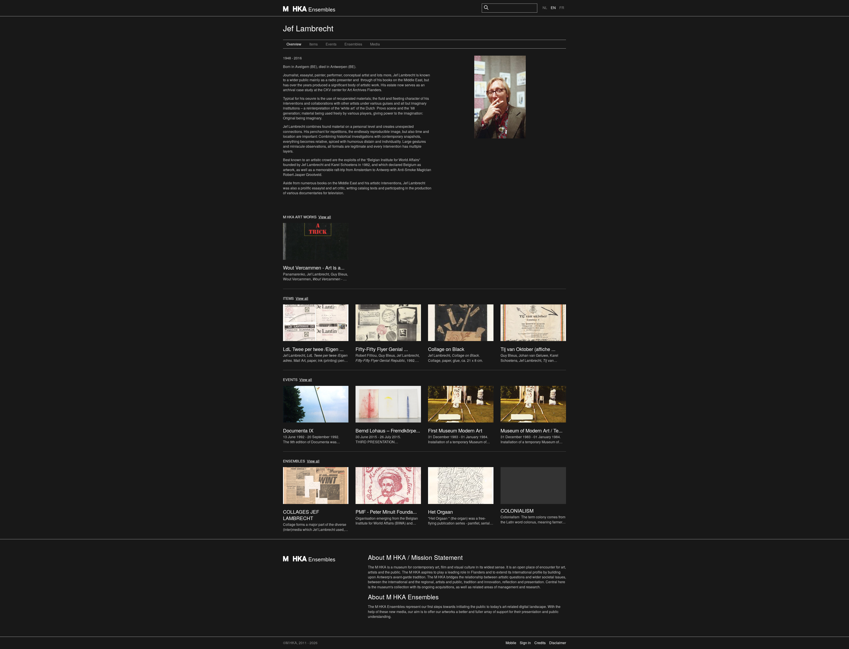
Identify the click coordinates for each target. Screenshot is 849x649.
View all (324, 217)
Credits (540, 642)
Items (313, 44)
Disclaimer (557, 642)
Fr (561, 7)
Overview (294, 44)
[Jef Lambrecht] (500, 98)
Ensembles (353, 44)
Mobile (511, 642)
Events (331, 44)
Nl (545, 7)
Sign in (525, 642)
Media (375, 44)
